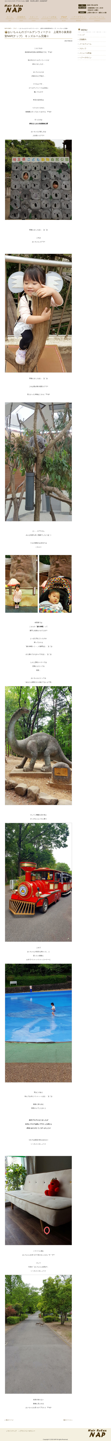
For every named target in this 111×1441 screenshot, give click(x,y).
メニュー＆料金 (85, 53)
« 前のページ (9, 1420)
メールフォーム (85, 44)
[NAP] (14, 12)
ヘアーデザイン (85, 58)
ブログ (15, 28)
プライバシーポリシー (27, 1431)
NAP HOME (8, 28)
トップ (82, 35)
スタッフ (82, 48)
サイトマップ (12, 1431)
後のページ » (67, 1420)
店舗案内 (82, 39)
